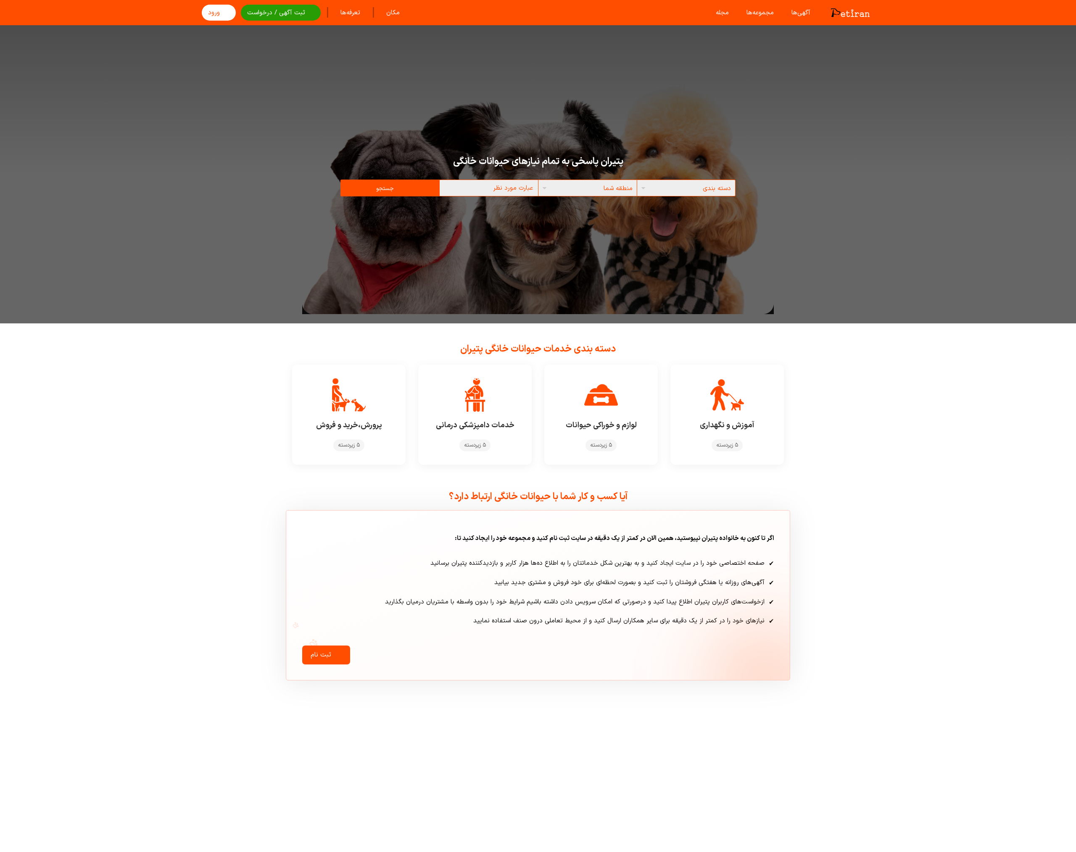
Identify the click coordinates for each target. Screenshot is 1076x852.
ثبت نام (321, 655)
